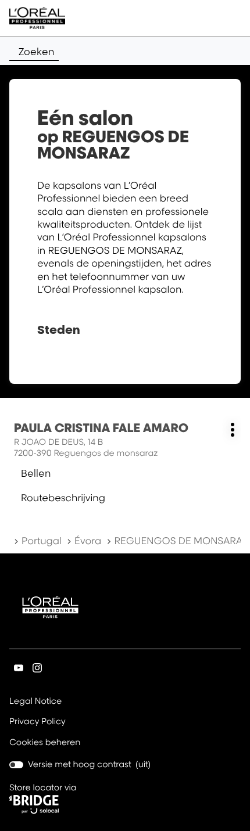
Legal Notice (35, 702)
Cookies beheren (45, 742)
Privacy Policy (37, 722)
